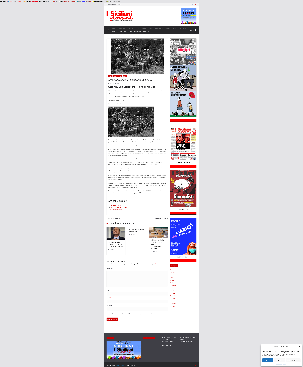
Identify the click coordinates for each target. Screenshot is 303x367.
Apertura (183, 28)
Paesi (130, 32)
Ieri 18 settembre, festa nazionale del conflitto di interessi (115, 244)
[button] (300, 347)
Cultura (175, 28)
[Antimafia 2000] (3, 1)
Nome (109, 290)
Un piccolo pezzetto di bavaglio (136, 231)
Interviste (123, 32)
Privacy (284, 364)
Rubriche (146, 32)
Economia (115, 32)
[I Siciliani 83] (102, 1)
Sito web (109, 305)
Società (144, 28)
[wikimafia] (90, 1)
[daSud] (24, 1)
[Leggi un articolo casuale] (194, 30)
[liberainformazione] (55, 1)
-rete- (110, 76)
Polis (137, 28)
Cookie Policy (279, 364)
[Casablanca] (20, 1)
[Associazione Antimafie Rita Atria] (69, 1)
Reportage (137, 32)
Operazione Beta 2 (160, 218)
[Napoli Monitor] (61, 1)
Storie (150, 28)
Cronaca (114, 28)
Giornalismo (159, 28)
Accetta (268, 360)
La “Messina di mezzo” (115, 218)
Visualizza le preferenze (293, 360)
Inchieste (130, 28)
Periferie (167, 28)
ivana (117, 83)
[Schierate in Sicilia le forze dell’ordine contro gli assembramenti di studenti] (158, 228)
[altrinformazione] (113, 1)
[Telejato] (83, 1)
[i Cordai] (40, 1)
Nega (279, 360)
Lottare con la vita (115, 205)
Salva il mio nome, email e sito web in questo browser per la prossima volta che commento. (135, 314)
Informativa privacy (166, 345)
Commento (110, 268)
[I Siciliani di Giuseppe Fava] (96, 1)
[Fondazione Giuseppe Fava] (93, 1)
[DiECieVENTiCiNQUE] (32, 1)
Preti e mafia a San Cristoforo (119, 207)
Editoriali (122, 28)
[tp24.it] (87, 1)
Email (109, 298)
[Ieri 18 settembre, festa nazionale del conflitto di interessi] (116, 228)
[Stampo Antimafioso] (79, 1)
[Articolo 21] (15, 1)
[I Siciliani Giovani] (108, 30)
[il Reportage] (47, 1)
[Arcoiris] (10, 1)
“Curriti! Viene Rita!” (116, 210)
